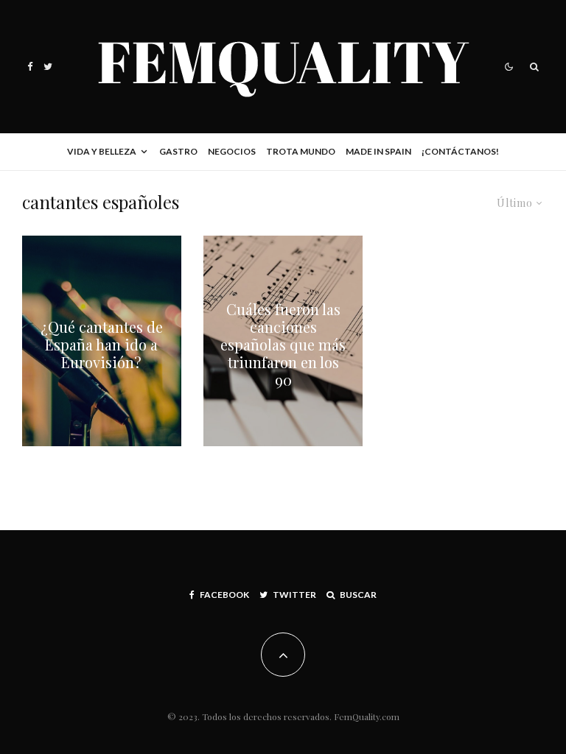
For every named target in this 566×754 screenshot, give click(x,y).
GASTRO (178, 151)
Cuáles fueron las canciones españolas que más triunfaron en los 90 (283, 344)
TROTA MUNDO (300, 151)
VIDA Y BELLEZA (101, 151)
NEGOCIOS (232, 151)
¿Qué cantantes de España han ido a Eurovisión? (102, 344)
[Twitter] (47, 66)
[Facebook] (30, 66)
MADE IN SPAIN (378, 151)
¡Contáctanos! (460, 151)
